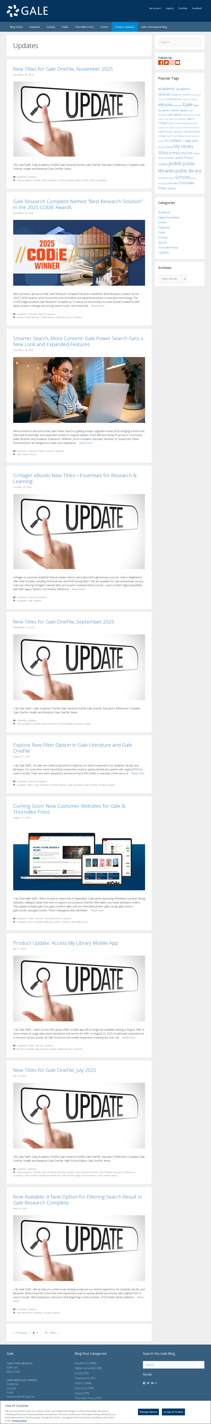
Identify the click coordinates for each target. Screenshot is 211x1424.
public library (188, 171)
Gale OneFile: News (107, 1175)
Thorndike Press (84, 26)
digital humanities (189, 99)
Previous (20, 1333)
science (193, 178)
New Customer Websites (40, 921)
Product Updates (125, 26)
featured (178, 105)
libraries (162, 147)
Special (42, 313)
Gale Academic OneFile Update (58, 180)
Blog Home (16, 26)
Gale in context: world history (187, 127)
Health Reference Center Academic (186, 136)
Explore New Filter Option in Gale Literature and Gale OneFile (72, 747)
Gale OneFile (82, 180)
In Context (173, 140)
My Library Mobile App (28, 1048)
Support (170, 8)
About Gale (13, 1371)
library (170, 147)
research (163, 177)
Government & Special (20, 1397)
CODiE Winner (47, 317)
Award (20, 317)
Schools (51, 26)
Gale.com (12, 1367)
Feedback (197, 8)
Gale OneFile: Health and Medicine (42, 1175)
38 (46, 1333)
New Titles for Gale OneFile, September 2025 (63, 621)
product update (83, 723)
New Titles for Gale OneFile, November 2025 (63, 68)
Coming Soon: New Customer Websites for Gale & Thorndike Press (69, 808)
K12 (183, 141)
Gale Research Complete (69, 317)
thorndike (173, 183)
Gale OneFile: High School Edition (78, 1175)
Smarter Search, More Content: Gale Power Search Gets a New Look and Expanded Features (78, 341)
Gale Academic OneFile (29, 180)
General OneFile (191, 131)
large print (191, 141)
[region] (105, 1412)
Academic (34, 26)
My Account (155, 8)
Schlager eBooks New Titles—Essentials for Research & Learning (75, 478)
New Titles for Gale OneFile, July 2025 (54, 1070)
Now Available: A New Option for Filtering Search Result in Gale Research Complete (77, 1199)
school (172, 178)
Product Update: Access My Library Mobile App (65, 942)
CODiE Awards (31, 317)
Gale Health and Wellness (175, 119)
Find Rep (183, 8)
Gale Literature (75, 784)
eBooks (165, 105)
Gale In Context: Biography (180, 123)
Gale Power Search (27, 454)
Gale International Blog (154, 26)
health (169, 136)
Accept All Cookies (173, 1411)
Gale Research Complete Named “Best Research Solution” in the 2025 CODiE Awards (78, 204)
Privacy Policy (19, 1420)
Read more (98, 306)
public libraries (65, 1048)
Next (54, 1333)
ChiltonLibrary (173, 99)
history (161, 141)
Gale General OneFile (86, 1172)
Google (162, 135)
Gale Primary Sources (170, 131)
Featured (32, 313)
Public (65, 26)
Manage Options (148, 1411)
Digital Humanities (169, 217)
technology (162, 183)
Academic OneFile (180, 94)
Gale (30, 600)
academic (22, 600)
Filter (30, 784)
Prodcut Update (98, 180)
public (57, 921)
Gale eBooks (175, 114)
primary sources (180, 153)
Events (104, 26)
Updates (32, 176)
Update (37, 600)
